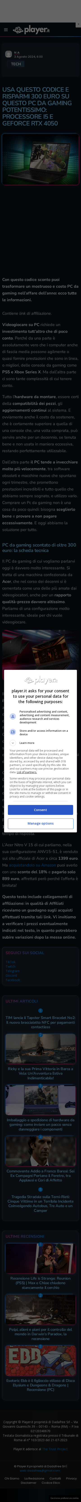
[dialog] (40, 751)
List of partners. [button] (27, 772)
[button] (40, 743)
